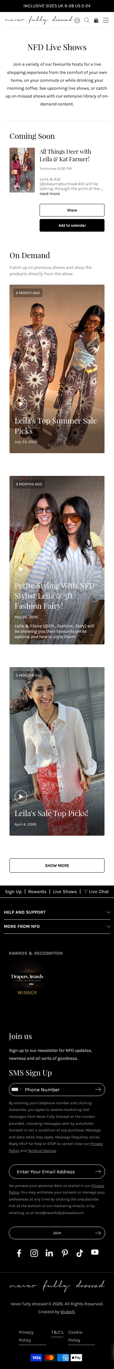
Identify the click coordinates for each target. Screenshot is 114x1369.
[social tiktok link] (80, 1255)
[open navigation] (106, 20)
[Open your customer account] (77, 20)
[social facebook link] (19, 1255)
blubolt (67, 1311)
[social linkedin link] (49, 1255)
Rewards (37, 891)
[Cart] (96, 20)
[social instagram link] (34, 1255)
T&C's (57, 1332)
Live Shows (65, 891)
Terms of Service (42, 1150)
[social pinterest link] (64, 1255)
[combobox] (16, 1089)
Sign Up (13, 891)
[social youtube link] (95, 1253)
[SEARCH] (87, 20)
